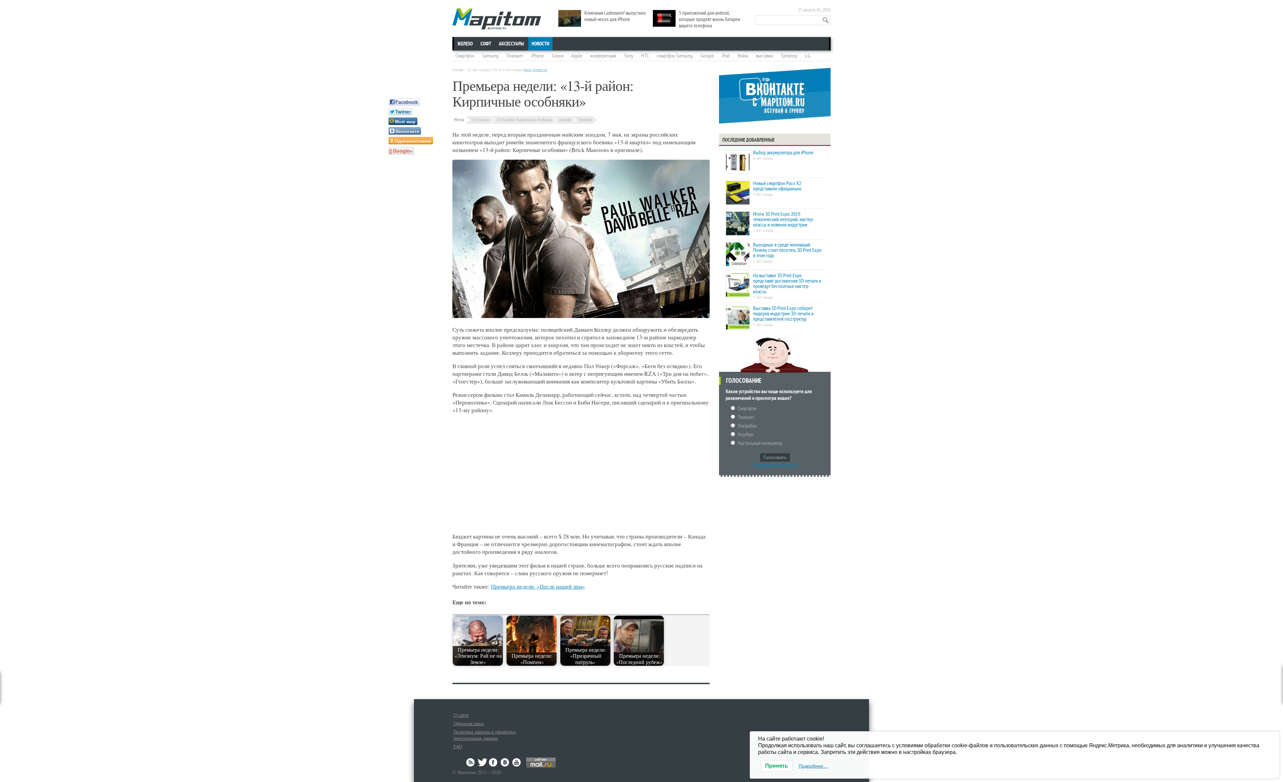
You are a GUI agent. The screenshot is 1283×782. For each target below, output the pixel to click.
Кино (528, 70)
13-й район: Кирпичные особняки (524, 120)
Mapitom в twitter (482, 762)
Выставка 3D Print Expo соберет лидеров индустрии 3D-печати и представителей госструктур (783, 313)
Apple (576, 56)
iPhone (537, 56)
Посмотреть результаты (775, 465)
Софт (485, 44)
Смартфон (464, 56)
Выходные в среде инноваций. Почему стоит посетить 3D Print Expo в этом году (787, 250)
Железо (465, 44)
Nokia (743, 56)
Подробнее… (813, 766)
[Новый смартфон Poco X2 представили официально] (738, 193)
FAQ (457, 746)
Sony (628, 56)
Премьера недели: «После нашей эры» (538, 586)
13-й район (480, 120)
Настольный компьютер (760, 443)
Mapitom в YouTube (517, 762)
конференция (603, 56)
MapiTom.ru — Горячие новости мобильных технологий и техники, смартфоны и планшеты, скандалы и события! (496, 18)
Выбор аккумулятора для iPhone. (783, 153)
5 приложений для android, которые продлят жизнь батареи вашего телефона (709, 19)
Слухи (557, 56)
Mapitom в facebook (494, 762)
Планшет (515, 56)
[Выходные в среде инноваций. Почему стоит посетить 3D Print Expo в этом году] (738, 254)
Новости (540, 44)
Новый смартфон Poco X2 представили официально (777, 186)
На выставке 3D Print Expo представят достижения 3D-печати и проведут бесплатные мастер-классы (787, 284)
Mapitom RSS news (471, 762)
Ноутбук (745, 435)
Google (707, 56)
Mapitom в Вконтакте (505, 762)
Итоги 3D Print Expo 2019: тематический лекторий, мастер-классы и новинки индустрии (783, 219)
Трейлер (789, 56)
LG (807, 56)
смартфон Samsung (675, 56)
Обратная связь (468, 723)
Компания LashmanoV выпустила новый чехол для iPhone (615, 16)
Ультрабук (747, 426)
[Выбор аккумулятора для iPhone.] (738, 162)
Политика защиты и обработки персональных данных (484, 735)
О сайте (461, 715)
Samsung (490, 56)
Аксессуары (511, 44)
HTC (645, 56)
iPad (726, 56)
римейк (565, 120)
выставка (764, 56)
